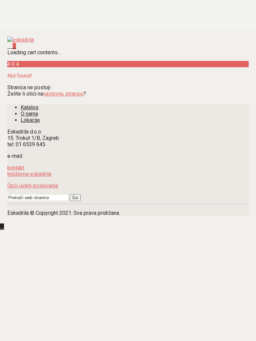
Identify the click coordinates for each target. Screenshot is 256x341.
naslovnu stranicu (63, 94)
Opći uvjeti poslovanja (32, 185)
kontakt (15, 168)
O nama (29, 114)
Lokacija (30, 120)
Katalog (29, 107)
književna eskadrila (29, 174)
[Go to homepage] (20, 40)
